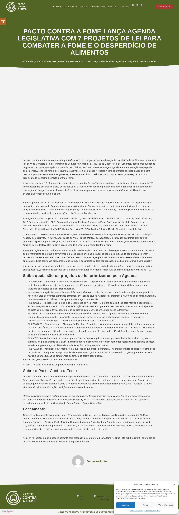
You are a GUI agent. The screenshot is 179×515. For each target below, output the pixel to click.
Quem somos (57, 7)
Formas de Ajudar (98, 7)
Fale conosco (124, 7)
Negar (145, 505)
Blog (81, 7)
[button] (3, 21)
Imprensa (112, 7)
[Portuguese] (139, 5)
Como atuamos (71, 7)
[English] (134, 5)
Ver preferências (165, 505)
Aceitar (125, 505)
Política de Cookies (136, 511)
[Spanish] (143, 5)
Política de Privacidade (152, 511)
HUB (87, 7)
